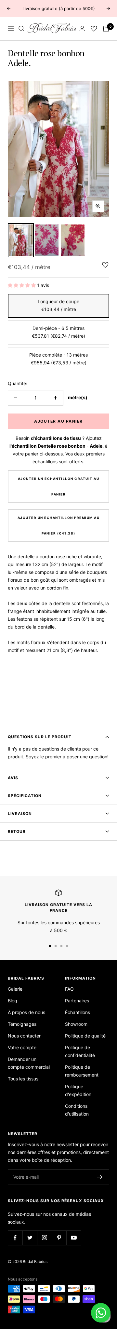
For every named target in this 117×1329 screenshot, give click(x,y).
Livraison (20, 813)
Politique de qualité (85, 1035)
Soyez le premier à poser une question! (67, 756)
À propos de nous (26, 1012)
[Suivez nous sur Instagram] (44, 1237)
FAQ (69, 989)
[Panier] (106, 29)
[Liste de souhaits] (94, 29)
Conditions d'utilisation (77, 1110)
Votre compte (22, 1047)
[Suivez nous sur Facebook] (15, 1237)
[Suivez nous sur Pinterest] (59, 1237)
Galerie (15, 989)
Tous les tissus (23, 1078)
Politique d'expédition (78, 1090)
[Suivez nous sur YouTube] (73, 1237)
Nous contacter (24, 1035)
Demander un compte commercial (29, 1063)
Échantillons (77, 1012)
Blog (12, 1000)
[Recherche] (21, 29)
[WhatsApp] (100, 1312)
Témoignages (22, 1024)
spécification (25, 795)
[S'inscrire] (100, 1177)
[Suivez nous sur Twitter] (29, 1237)
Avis (13, 777)
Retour (17, 831)
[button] (22, 285)
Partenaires (77, 1000)
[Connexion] (82, 28)
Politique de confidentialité (80, 1051)
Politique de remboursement (81, 1071)
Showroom (76, 1024)
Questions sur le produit (40, 736)
